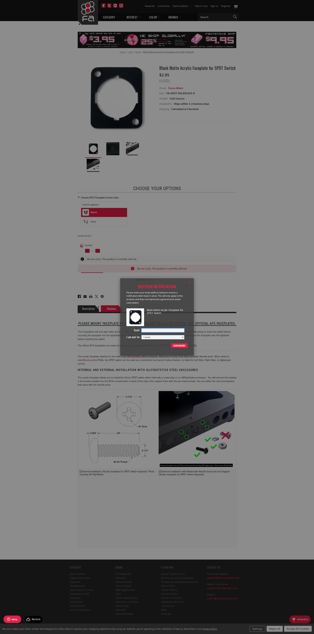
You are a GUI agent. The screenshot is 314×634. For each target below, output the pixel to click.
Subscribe (179, 345)
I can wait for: (133, 337)
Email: (137, 330)
